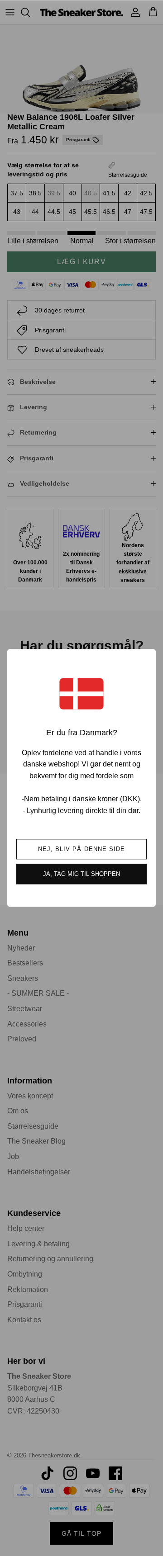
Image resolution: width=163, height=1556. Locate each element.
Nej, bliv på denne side (81, 849)
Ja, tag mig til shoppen (81, 874)
